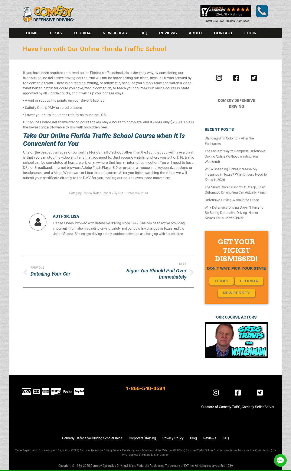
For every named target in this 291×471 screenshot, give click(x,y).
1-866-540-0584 (145, 388)
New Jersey (236, 293)
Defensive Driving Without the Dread (232, 200)
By (118, 193)
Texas (221, 281)
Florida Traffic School (97, 193)
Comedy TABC (229, 407)
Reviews (209, 438)
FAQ (226, 438)
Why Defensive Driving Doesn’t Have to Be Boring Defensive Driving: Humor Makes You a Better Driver (234, 212)
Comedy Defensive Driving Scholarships (92, 438)
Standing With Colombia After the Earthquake (229, 141)
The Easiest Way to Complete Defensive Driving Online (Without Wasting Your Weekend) (235, 156)
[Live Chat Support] (280, 460)
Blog (193, 438)
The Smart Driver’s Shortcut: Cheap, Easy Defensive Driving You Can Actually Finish (236, 190)
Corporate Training (142, 438)
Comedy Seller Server (258, 407)
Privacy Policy (173, 438)
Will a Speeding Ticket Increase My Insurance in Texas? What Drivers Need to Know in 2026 (236, 174)
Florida (249, 281)
